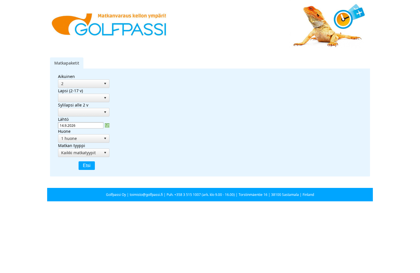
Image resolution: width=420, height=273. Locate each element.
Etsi (87, 165)
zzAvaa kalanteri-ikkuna (107, 125)
